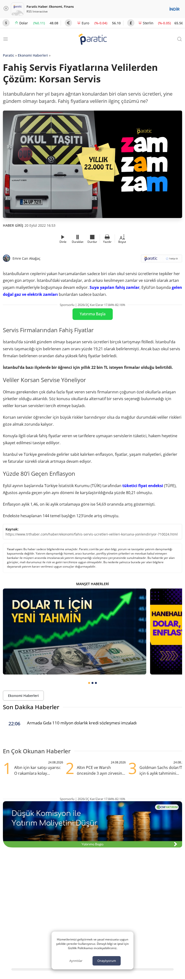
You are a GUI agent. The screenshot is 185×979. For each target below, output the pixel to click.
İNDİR (174, 9)
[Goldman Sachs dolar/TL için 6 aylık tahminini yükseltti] (74, 632)
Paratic (8, 55)
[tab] (89, 683)
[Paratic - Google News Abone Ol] (161, 260)
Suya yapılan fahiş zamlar (114, 287)
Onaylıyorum (106, 961)
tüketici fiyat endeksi (142, 485)
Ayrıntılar (75, 961)
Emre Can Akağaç (26, 258)
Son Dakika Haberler (31, 707)
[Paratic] (92, 39)
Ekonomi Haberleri (33, 55)
